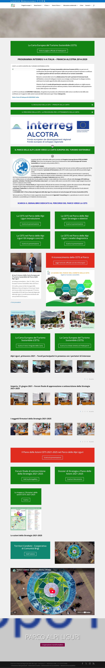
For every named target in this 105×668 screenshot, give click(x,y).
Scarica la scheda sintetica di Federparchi (74, 346)
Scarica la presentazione (30, 224)
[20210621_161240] (19, 404)
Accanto (91, 379)
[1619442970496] (41, 372)
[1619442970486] (19, 372)
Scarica (25, 500)
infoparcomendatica (20, 281)
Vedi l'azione (30, 554)
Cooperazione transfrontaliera (52, 645)
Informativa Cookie (34, 665)
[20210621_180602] (63, 435)
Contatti (87, 5)
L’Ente (81, 5)
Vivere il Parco (56, 5)
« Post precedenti (16, 302)
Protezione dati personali (19, 665)
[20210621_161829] (63, 404)
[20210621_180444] (19, 435)
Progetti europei (26, 5)
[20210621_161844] (85, 404)
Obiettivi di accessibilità (68, 665)
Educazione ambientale (69, 5)
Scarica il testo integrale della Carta (30, 346)
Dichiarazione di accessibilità (50, 665)
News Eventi (37, 5)
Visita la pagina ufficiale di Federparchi (52, 51)
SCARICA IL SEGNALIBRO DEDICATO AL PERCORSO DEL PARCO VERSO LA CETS (52, 203)
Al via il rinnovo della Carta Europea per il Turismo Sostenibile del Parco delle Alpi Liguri (26, 277)
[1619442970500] (63, 372)
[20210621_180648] (85, 435)
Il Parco (46, 5)
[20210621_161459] (41, 404)
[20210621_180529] (41, 435)
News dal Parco (33, 283)
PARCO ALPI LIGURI (52, 636)
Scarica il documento (74, 479)
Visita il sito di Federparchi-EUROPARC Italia (25, 97)
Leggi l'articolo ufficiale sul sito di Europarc (70, 263)
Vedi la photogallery (30, 479)
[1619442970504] (85, 372)
